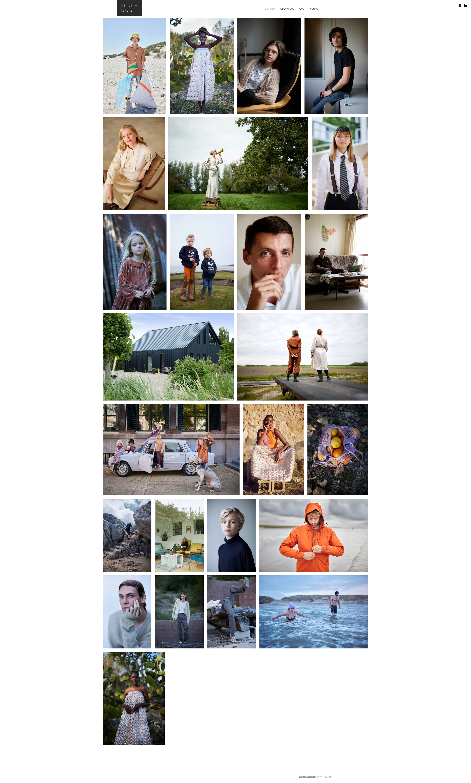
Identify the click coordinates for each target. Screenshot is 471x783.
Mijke (130, 5)
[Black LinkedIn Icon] (465, 5)
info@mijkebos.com (307, 777)
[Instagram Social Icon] (460, 5)
